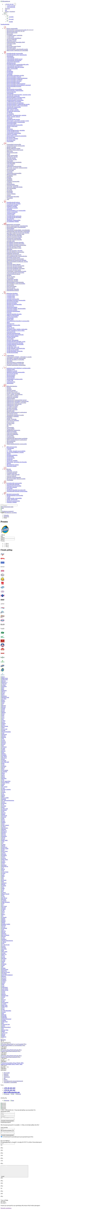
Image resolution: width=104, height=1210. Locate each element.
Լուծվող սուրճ (10, 423)
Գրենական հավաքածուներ (14, 166)
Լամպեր (9, 449)
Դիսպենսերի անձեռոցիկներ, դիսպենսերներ (18, 230)
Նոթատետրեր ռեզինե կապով (14, 59)
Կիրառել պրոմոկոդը (6, 1208)
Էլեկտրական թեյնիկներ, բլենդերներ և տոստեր (19, 356)
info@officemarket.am (12, 1092)
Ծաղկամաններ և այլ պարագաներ (16, 210)
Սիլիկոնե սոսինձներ (12, 455)
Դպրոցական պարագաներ (13, 144)
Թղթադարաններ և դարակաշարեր (16, 97)
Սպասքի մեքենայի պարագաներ (15, 252)
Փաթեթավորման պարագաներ (15, 495)
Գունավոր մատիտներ (12, 185)
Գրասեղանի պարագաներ (14, 107)
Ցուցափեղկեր (10, 218)
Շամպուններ (10, 338)
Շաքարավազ (10, 427)
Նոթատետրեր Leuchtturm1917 (15, 65)
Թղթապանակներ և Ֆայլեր (14, 76)
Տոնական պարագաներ (12, 494)
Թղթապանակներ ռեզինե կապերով (16, 83)
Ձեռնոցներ (9, 249)
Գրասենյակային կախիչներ (14, 216)
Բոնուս (5, 1079)
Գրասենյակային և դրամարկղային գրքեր (18, 64)
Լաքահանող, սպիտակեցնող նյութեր (16, 271)
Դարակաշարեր (11, 213)
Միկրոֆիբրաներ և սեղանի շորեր (15, 234)
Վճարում (6, 1075)
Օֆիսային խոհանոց (11, 386)
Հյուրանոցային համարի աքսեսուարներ (17, 491)
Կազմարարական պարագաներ (15, 100)
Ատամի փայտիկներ (12, 307)
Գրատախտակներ (11, 123)
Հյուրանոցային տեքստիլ (13, 484)
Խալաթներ (10, 488)
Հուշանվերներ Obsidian (13, 221)
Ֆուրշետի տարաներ (12, 409)
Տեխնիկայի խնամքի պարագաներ (16, 372)
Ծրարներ (9, 45)
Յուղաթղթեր (10, 442)
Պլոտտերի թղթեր (11, 47)
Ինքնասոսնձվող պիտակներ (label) (16, 42)
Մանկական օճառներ (12, 279)
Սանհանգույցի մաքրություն (14, 254)
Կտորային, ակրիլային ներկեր (14, 187)
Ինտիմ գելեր (10, 319)
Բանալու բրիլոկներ (12, 134)
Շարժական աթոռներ (12, 205)
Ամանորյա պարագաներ (13, 501)
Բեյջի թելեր (10, 129)
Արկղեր (9, 463)
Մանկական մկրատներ (13, 196)
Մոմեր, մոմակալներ (12, 499)
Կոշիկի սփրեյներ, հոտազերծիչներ (16, 348)
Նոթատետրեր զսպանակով (14, 60)
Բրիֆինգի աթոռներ (12, 206)
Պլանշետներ (10, 93)
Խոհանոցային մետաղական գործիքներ (17, 438)
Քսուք (8, 322)
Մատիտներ (10, 72)
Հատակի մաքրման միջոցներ (14, 235)
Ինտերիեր (9, 209)
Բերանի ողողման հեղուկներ (14, 304)
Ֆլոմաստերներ (11, 184)
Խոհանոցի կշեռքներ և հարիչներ (15, 363)
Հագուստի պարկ (11, 169)
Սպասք (9, 387)
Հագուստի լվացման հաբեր (14, 269)
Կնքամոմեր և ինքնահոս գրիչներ (15, 75)
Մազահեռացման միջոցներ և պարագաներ (18, 321)
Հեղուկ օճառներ (11, 276)
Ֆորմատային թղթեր (12, 32)
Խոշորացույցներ (11, 137)
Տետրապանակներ (11, 174)
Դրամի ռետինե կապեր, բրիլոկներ (16, 130)
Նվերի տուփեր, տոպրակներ (14, 498)
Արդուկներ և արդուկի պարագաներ (16, 358)
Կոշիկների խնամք (11, 345)
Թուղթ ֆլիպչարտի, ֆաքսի (14, 46)
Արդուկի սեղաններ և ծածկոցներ (15, 359)
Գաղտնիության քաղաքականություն (13, 1081)
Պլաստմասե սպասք (12, 413)
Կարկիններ (10, 176)
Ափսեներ (9, 389)
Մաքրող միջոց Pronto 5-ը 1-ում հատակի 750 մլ (13, 1045)
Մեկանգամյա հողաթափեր (14, 485)
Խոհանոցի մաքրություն (13, 253)
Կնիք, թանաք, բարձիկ (13, 109)
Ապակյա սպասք (11, 390)
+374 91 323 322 (9, 4)
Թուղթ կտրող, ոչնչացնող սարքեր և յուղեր (18, 120)
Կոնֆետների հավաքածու (13, 430)
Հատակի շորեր (11, 241)
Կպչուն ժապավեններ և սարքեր (15, 452)
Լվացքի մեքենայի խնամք (13, 274)
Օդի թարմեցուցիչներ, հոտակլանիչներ (17, 256)
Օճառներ (9, 275)
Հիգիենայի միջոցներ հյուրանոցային (16, 490)
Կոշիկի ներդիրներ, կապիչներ (15, 351)
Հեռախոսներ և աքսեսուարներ (15, 379)
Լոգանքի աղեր (11, 297)
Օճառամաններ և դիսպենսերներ (15, 282)
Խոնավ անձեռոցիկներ (12, 336)
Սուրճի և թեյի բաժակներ (13, 393)
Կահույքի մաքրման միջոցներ (14, 236)
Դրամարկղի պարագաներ (14, 133)
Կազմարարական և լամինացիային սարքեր (18, 104)
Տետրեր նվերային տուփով (13, 148)
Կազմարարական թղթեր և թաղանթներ (17, 105)
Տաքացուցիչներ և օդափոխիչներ (15, 362)
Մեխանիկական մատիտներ (14, 162)
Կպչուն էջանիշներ (12, 39)
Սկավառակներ (11, 376)
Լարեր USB (10, 380)
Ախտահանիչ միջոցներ (13, 289)
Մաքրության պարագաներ (14, 238)
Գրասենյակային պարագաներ (14, 53)
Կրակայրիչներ (11, 457)
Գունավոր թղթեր (11, 43)
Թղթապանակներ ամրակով (14, 81)
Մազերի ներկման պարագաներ (15, 344)
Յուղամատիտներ (11, 188)
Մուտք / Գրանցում (10, 11)
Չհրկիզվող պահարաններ (13, 220)
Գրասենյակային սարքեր (13, 119)
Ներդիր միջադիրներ (12, 316)
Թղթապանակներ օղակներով (14, 79)
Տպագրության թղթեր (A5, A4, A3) (15, 31)
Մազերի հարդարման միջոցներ (15, 343)
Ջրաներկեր (10, 191)
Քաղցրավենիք (10, 428)
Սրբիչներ (9, 470)
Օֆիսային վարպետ (11, 446)
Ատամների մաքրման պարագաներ (16, 300)
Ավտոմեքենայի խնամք (13, 290)
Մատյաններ (10, 141)
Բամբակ (9, 312)
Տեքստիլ (8, 469)
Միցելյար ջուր (10, 323)
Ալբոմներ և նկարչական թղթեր (15, 149)
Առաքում (7, 8)
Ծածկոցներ (10, 480)
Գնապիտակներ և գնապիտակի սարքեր (17, 49)
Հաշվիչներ (9, 112)
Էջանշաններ (10, 165)
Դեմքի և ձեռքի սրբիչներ (13, 474)
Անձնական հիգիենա (12, 293)
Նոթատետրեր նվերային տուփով (15, 67)
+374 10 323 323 (9, 1088)
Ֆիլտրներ (3, 1039)
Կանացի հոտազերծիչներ (13, 333)
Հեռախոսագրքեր (11, 63)
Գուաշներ (9, 189)
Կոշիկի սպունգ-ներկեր (13, 349)
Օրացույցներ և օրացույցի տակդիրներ (16, 135)
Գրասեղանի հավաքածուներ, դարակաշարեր (19, 94)
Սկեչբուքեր (10, 151)
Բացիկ (8, 496)
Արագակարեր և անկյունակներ (15, 90)
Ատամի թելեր (10, 305)
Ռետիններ (9, 180)
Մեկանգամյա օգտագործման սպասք (17, 400)
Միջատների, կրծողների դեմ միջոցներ (17, 462)
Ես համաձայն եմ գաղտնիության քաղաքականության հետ (17, 1136)
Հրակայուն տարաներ (12, 397)
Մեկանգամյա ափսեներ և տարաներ (16, 402)
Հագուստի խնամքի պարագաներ (15, 272)
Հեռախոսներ (10, 383)
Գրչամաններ (10, 114)
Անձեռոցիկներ (10, 228)
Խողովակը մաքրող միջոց (13, 257)
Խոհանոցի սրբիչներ (12, 471)
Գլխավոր (6, 515)
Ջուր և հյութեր (10, 422)
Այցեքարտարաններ (12, 108)
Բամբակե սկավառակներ (13, 311)
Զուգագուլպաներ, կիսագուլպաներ (16, 478)
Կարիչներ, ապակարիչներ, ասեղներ (16, 115)
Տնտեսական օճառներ (12, 280)
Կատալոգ (6, 516)
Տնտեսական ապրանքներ (13, 224)
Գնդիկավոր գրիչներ (12, 156)
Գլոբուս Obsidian (11, 193)
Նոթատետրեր (10, 57)
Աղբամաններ (10, 285)
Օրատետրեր (10, 56)
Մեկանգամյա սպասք (12, 405)
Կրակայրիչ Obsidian (12, 460)
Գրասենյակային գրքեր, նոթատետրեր (17, 54)
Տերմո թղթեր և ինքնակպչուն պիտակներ (17, 50)
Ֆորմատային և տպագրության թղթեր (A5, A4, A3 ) (20, 29)
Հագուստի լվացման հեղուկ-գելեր (15, 265)
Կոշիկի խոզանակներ (12, 352)
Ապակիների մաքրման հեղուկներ (15, 243)
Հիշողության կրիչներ (12, 373)
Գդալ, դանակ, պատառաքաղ (15, 394)
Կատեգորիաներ (5, 24)
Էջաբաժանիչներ (11, 92)
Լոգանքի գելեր (11, 296)
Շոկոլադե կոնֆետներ (12, 434)
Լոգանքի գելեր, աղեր (12, 294)
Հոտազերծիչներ (11, 332)
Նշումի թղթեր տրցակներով (14, 38)
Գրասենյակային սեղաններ (14, 217)
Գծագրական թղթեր (12, 152)
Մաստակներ (10, 435)
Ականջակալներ (11, 375)
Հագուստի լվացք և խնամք (14, 264)
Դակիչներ (9, 118)
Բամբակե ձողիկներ (12, 310)
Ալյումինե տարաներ (12, 406)
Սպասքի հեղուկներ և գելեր (14, 247)
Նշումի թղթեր (10, 36)
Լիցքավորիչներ (11, 381)
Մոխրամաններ (11, 398)
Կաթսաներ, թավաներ (12, 395)
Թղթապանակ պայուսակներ (14, 89)
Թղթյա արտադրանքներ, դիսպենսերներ (17, 225)
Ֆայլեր (8, 87)
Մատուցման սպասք (12, 391)
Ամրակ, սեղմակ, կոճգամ (13, 116)
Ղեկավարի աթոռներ (12, 207)
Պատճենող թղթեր (11, 40)
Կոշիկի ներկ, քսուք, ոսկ (13, 347)
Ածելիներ (9, 326)
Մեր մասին (7, 1072)
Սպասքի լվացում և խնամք (14, 246)
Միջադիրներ (10, 318)
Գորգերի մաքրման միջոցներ (14, 239)
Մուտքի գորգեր (11, 287)
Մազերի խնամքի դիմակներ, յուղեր (16, 341)
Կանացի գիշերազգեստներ (14, 477)
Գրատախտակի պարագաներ (15, 124)
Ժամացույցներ (10, 214)
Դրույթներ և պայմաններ (10, 1082)
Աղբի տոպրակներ (11, 286)
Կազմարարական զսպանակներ (15, 103)
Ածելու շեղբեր (10, 327)
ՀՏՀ (6, 10)
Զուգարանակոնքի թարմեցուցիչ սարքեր (17, 261)
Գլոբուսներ (10, 192)
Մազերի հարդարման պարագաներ (16, 365)
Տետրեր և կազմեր (11, 147)
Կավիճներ (9, 178)
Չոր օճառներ (10, 278)
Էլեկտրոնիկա (10, 355)
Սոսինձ (9, 453)
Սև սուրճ (9, 424)
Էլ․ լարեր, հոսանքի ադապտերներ (16, 451)
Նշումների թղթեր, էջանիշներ (14, 35)
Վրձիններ (9, 182)
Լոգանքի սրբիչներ (12, 473)
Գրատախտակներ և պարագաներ (16, 122)
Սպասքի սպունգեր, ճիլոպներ (14, 250)
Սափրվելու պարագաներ (13, 325)
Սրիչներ (9, 177)
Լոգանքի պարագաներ (13, 299)
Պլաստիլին (10, 198)
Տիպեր (8, 154)
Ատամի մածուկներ (12, 303)
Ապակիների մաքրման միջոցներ (15, 242)
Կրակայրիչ (10, 459)
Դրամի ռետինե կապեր (13, 131)
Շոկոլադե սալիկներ (12, 433)
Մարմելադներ (10, 437)
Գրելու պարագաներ (12, 68)
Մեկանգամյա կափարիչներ (14, 404)
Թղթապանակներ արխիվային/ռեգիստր (17, 78)
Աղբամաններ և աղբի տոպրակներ (16, 283)
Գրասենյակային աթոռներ (13, 203)
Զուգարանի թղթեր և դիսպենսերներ (16, 227)
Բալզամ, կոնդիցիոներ (12, 340)
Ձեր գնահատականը (6, 1130)
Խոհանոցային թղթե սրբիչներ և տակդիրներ (18, 231)
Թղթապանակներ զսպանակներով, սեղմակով (19, 85)
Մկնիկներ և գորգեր (12, 370)
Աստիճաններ (10, 456)
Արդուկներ (9, 361)
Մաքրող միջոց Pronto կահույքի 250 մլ (10, 1051)
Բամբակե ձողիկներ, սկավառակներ (16, 308)
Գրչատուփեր (10, 170)
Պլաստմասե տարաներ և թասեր (15, 415)
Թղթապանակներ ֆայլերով (14, 86)
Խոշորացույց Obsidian (12, 138)
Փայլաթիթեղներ (11, 441)
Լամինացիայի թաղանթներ (14, 101)
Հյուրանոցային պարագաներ (14, 483)
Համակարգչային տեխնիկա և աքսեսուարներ (18, 368)
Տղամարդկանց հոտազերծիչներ (15, 334)
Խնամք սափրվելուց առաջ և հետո (15, 330)
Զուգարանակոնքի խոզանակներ (15, 258)
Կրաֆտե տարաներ (12, 408)
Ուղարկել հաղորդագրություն (7, 1120)
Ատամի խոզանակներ (12, 301)
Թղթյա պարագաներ (12, 28)
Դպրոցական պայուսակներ (14, 173)
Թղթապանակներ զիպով (13, 82)
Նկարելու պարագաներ (13, 181)
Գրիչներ (9, 70)
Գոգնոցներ (10, 171)
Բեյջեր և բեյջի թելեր (12, 126)
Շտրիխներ (9, 74)
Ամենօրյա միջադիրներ (13, 315)
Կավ (8, 199)
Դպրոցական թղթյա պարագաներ (16, 145)
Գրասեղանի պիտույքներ (13, 111)
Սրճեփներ (9, 417)
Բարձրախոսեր (11, 377)
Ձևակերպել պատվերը (11, 512)
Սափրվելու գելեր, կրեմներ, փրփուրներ (17, 329)
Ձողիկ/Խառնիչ (11, 411)
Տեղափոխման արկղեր (13, 464)
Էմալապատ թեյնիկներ (13, 420)
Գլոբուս (9, 195)
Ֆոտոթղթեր (10, 34)
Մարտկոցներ (10, 448)
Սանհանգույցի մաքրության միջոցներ (16, 260)
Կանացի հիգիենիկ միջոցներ (14, 314)
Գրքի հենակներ (11, 163)
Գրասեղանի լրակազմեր (13, 96)
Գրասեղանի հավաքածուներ (14, 98)
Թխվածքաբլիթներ (12, 431)
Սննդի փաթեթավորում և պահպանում (17, 412)
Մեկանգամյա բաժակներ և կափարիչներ (18, 401)
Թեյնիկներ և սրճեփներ (13, 416)
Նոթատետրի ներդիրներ (13, 61)
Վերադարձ (7, 1076)
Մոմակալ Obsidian (12, 502)
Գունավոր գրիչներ (12, 159)
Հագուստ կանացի (11, 476)
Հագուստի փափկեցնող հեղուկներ (16, 268)
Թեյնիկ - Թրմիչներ (11, 419)
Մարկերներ (10, 71)
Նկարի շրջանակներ (12, 212)
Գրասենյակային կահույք (13, 202)
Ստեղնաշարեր (11, 369)
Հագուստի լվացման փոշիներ (14, 267)
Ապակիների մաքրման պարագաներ (16, 245)
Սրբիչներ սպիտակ (12, 487)
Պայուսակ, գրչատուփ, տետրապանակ (17, 167)
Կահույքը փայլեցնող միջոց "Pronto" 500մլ (11, 1064)
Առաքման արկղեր (11, 466)
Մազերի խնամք (11, 337)
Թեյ (8, 426)
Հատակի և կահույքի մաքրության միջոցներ (18, 232)
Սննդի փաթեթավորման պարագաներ (17, 444)
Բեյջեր (8, 127)
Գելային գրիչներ (11, 158)
